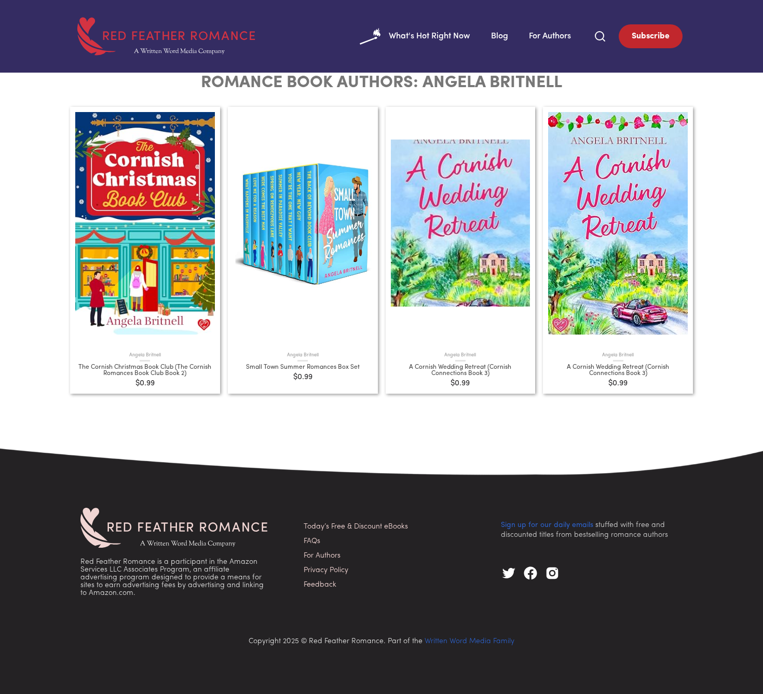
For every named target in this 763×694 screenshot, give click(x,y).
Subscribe (651, 36)
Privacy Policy (326, 570)
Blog (499, 36)
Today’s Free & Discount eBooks (356, 527)
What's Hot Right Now (429, 36)
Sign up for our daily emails (547, 525)
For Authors (550, 36)
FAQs (312, 541)
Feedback (320, 585)
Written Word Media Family (469, 641)
